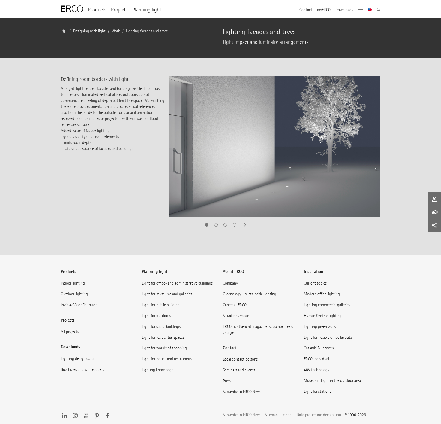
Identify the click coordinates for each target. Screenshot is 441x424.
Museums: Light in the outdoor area (332, 380)
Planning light (146, 10)
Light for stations (317, 391)
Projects (119, 10)
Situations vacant (237, 315)
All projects (70, 331)
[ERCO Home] (72, 9)
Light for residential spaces (163, 337)
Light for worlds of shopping (164, 348)
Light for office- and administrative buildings (177, 283)
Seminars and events (239, 370)
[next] (243, 224)
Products (97, 10)
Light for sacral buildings (161, 326)
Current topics (315, 283)
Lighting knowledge (157, 369)
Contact (305, 10)
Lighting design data (77, 358)
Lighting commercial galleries (327, 304)
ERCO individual (316, 358)
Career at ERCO (235, 304)
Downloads (344, 10)
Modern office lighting (322, 294)
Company (230, 283)
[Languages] (370, 10)
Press (227, 380)
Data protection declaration (319, 414)
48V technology (316, 369)
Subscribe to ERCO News (242, 391)
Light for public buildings (161, 304)
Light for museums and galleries (167, 294)
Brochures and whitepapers (82, 369)
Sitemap (271, 414)
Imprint (287, 414)
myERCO (324, 10)
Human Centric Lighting (323, 315)
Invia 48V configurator (79, 304)
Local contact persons (240, 359)
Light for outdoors (156, 315)
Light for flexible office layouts (328, 337)
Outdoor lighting (74, 294)
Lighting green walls (320, 326)
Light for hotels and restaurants (167, 358)
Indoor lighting (73, 283)
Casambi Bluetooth (319, 348)
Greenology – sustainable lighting (249, 294)
